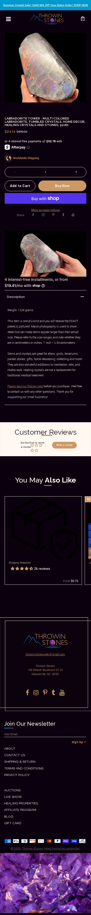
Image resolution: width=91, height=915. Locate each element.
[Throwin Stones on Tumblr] (63, 215)
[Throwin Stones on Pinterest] (53, 215)
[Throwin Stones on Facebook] (33, 215)
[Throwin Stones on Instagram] (43, 215)
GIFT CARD (12, 823)
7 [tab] (60, 97)
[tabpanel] (46, 67)
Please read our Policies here (25, 386)
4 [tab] (47, 97)
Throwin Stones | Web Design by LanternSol (51, 849)
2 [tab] (37, 97)
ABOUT (9, 748)
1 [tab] (33, 97)
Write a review (64, 445)
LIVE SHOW (13, 797)
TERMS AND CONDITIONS (23, 768)
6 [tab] (56, 97)
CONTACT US (14, 755)
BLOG (8, 816)
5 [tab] (51, 97)
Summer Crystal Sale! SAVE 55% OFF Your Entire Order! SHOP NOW (45, 5)
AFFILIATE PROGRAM (20, 810)
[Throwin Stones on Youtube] (73, 215)
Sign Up (77, 742)
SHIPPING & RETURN (19, 761)
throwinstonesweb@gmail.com (45, 654)
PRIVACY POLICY (17, 775)
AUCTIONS (12, 790)
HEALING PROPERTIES (21, 803)
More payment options (45, 210)
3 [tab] (42, 97)
